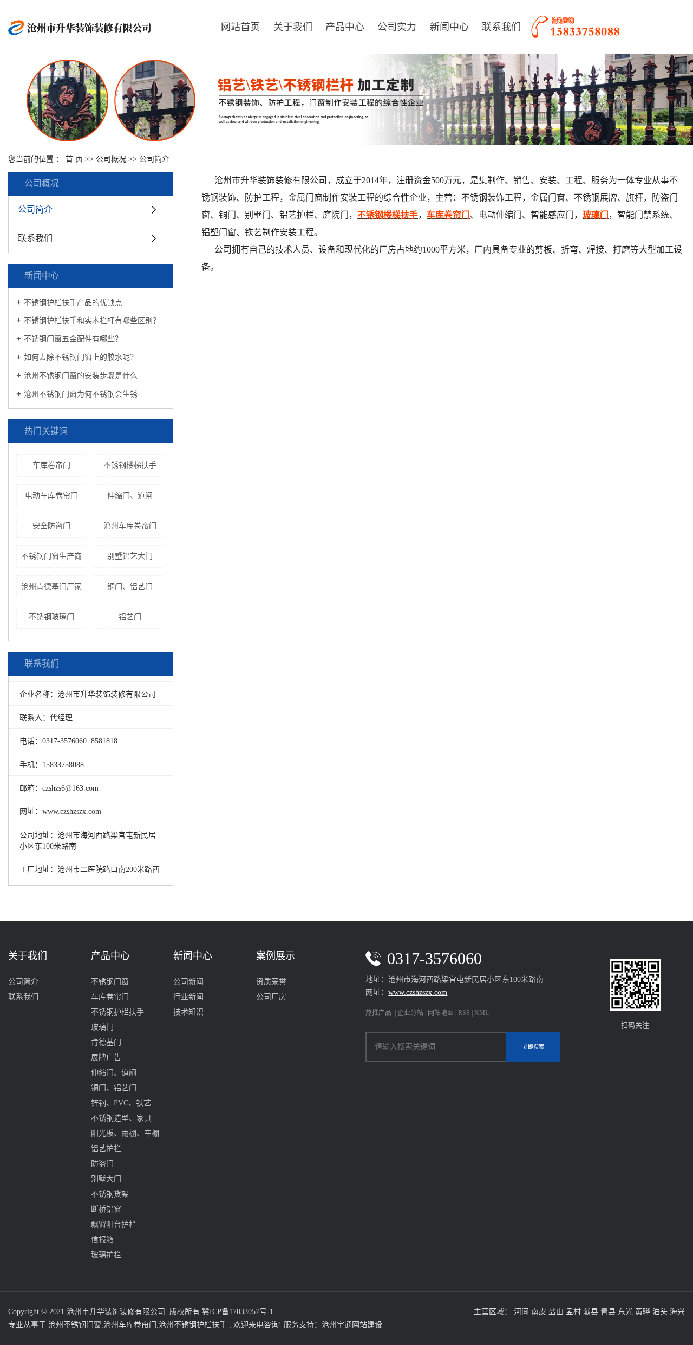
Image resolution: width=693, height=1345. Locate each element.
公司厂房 (271, 997)
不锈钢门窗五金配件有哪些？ (73, 339)
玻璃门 (102, 1027)
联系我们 (501, 27)
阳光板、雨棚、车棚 (125, 1133)
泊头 (660, 1312)
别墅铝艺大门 (130, 556)
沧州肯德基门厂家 (51, 587)
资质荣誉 (271, 982)
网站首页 (240, 27)
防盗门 (102, 1164)
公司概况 (111, 159)
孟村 (573, 1312)
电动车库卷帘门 (51, 496)
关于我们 (292, 27)
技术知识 (188, 1012)
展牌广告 (106, 1057)
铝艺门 (130, 617)
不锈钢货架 (110, 1194)
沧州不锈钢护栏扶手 (193, 1325)
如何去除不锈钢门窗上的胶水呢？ (81, 357)
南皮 (538, 1312)
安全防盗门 (51, 526)
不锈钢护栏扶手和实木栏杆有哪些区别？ (92, 320)
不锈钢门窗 (110, 982)
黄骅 (642, 1312)
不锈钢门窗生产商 (51, 556)
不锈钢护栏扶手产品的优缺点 (73, 303)
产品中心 (344, 27)
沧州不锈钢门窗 (74, 1325)
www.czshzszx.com (71, 811)
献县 (590, 1312)
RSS (464, 1013)
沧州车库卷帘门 (129, 526)
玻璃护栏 (106, 1255)
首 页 (74, 159)
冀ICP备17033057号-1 (237, 1312)
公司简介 (35, 209)
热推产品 (378, 1013)
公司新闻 (188, 982)
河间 (521, 1312)
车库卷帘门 (51, 465)
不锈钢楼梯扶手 (129, 465)
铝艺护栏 (106, 1148)
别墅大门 (106, 1179)
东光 (625, 1312)
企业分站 (410, 1013)
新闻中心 (449, 27)
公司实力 (396, 27)
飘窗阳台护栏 (113, 1224)
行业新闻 (188, 997)
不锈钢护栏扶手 (117, 1012)
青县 (608, 1312)
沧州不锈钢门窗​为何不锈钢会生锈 (81, 394)
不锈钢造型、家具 (121, 1118)
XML (481, 1013)
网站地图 (441, 1013)
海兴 (677, 1312)
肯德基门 (106, 1042)
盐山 (556, 1312)
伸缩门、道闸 (130, 496)
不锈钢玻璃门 (51, 617)
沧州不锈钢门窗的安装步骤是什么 (81, 376)
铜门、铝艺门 (130, 587)
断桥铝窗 (106, 1209)
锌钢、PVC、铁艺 (121, 1103)
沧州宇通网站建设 (352, 1325)
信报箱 (102, 1240)
